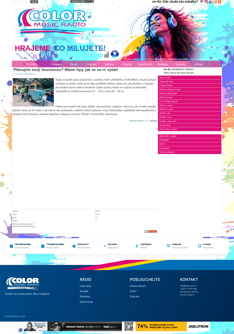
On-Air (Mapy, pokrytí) (168, 101)
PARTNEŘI (164, 140)
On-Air (73, 64)
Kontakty (181, 64)
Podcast (91, 64)
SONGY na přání (166, 109)
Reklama (163, 64)
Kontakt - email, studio (168, 121)
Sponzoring (86, 301)
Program (56, 64)
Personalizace (165, 148)
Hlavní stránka (165, 77)
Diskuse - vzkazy (166, 105)
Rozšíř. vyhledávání (167, 152)
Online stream (138, 286)
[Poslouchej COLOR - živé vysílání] (112, 54)
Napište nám (145, 64)
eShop (198, 64)
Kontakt (84, 291)
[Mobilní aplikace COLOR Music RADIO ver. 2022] (128, 326)
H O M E (31, 64)
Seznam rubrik (165, 125)
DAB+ (133, 291)
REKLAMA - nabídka (168, 136)
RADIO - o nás (165, 117)
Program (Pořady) (166, 81)
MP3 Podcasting (166, 97)
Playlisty (127, 64)
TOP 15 (163, 144)
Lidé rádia (85, 286)
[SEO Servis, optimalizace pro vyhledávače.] (150, 231)
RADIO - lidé (165, 113)
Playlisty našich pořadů (168, 93)
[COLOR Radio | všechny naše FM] (178, 1)
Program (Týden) (166, 85)
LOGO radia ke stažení (168, 129)
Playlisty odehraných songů (170, 89)
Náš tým (109, 64)
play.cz (33, 226)
